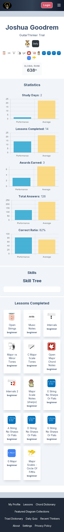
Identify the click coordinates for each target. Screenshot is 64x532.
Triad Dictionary (13, 518)
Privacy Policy (43, 525)
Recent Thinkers (50, 518)
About (16, 525)
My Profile (14, 504)
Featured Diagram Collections (32, 511)
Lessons (28, 504)
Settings (27, 525)
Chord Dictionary (45, 504)
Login (46, 5)
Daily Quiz (32, 518)
